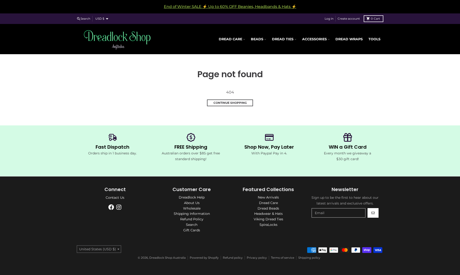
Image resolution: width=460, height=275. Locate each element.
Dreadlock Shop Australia (167, 257)
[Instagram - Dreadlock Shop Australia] (119, 207)
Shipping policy (309, 257)
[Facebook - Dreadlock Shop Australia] (111, 207)
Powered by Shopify (204, 257)
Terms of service (282, 257)
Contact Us (115, 197)
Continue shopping (230, 103)
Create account (349, 18)
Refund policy (233, 257)
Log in (329, 18)
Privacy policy (257, 257)
